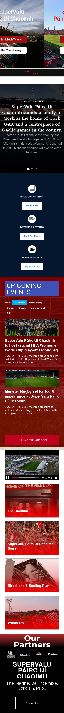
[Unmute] (56, 478)
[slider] (25, 477)
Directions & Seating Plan (28, 585)
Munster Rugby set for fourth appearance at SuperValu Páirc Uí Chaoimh (32, 396)
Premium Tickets (32, 257)
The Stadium (18, 510)
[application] (32, 465)
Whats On (16, 622)
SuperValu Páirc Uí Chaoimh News (31, 546)
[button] (28, 169)
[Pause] (7, 478)
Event (7, 302)
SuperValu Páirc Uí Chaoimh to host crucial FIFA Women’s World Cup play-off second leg (31, 345)
